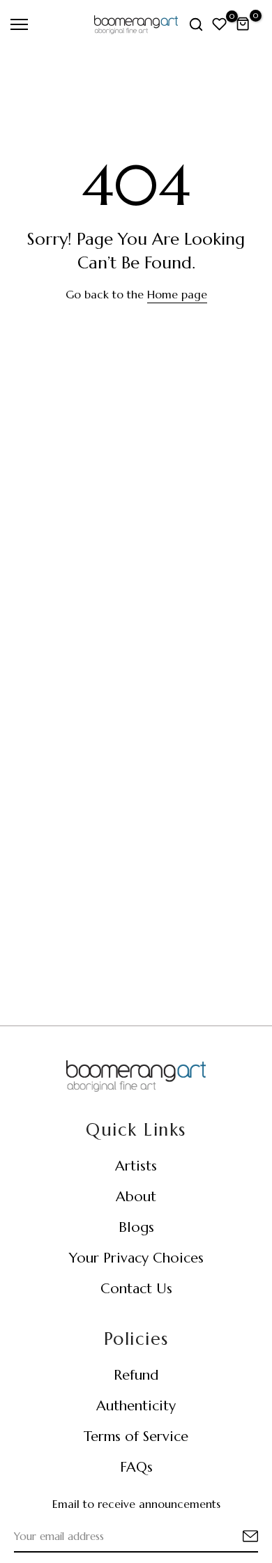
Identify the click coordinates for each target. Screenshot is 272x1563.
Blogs (136, 1227)
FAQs (136, 1467)
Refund (136, 1375)
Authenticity (136, 1406)
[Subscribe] (233, 1537)
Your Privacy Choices (136, 1258)
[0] (219, 24)
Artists (136, 1166)
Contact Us (136, 1288)
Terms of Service (136, 1436)
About (136, 1196)
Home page (177, 294)
